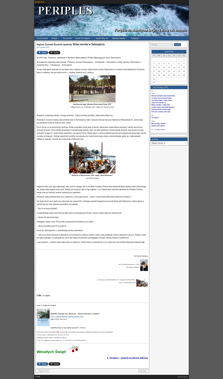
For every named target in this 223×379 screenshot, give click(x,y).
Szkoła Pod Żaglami (82, 38)
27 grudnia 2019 (44, 47)
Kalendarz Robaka (118, 38)
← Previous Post (42, 371)
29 (179, 75)
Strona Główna (42, 38)
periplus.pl (39, 1)
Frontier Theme (182, 377)
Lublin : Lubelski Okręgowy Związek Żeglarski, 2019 (67, 316)
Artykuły (54, 38)
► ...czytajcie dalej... (158, 129)
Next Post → (143, 371)
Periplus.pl (134, 38)
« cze (153, 82)
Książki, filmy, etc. (102, 38)
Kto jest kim (67, 38)
